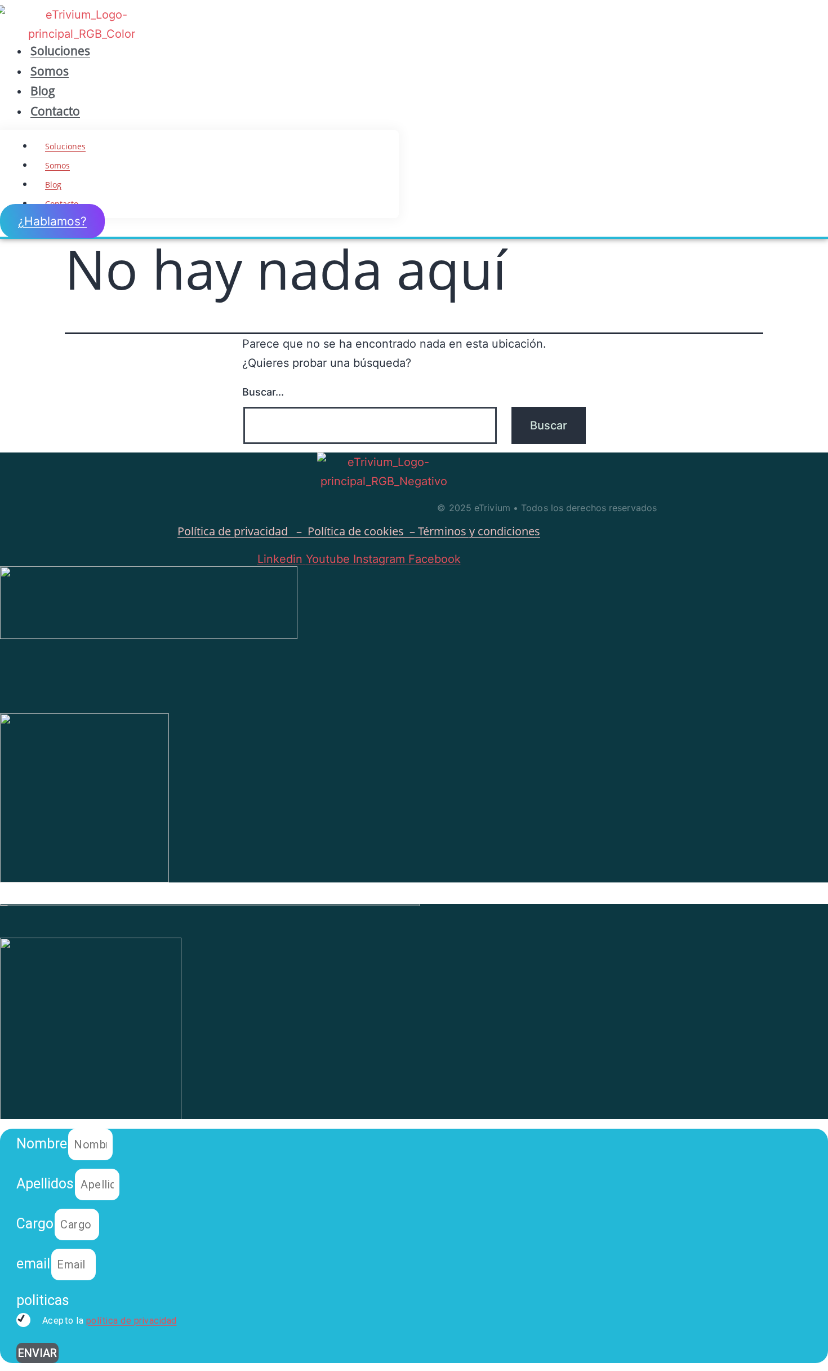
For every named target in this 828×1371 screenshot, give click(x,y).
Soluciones (60, 51)
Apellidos (45, 1183)
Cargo (35, 1223)
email (33, 1263)
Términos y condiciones (479, 531)
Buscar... (263, 392)
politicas (42, 1300)
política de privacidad (131, 1320)
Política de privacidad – (242, 531)
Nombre (41, 1143)
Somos (49, 71)
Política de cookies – (363, 531)
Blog (42, 91)
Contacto (55, 111)
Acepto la (108, 1320)
